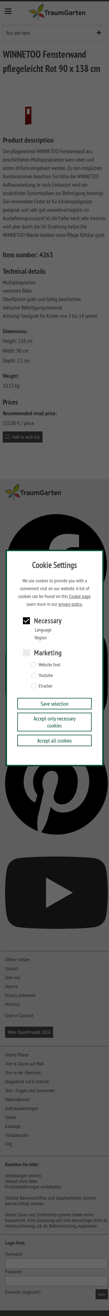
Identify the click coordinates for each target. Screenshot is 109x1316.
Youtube (46, 675)
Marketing (48, 652)
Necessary (48, 620)
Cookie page (79, 596)
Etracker (46, 686)
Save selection (54, 703)
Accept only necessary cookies (55, 722)
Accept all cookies (54, 740)
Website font (49, 665)
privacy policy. (70, 604)
